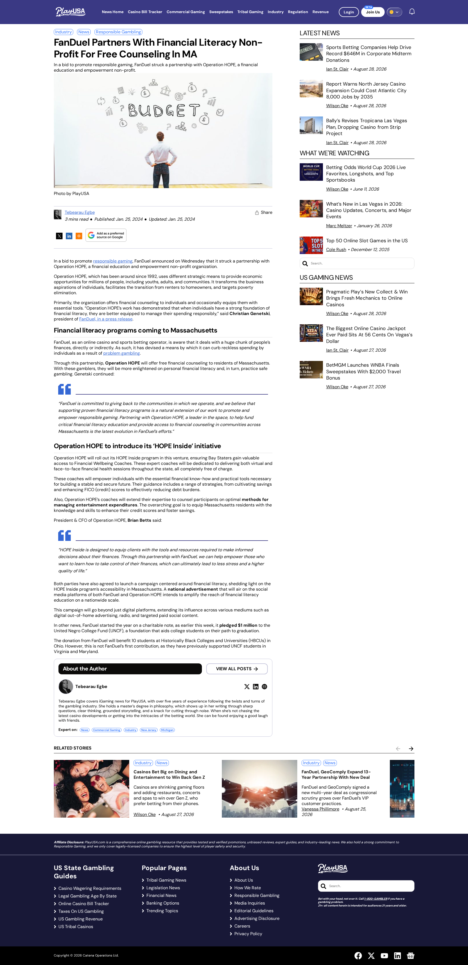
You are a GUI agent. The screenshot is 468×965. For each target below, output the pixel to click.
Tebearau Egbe (80, 212)
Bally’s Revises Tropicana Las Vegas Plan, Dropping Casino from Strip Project (366, 127)
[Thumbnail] (91, 789)
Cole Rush (336, 249)
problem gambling (121, 353)
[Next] (411, 748)
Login (349, 12)
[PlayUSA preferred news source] (106, 235)
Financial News (161, 895)
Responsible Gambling (118, 32)
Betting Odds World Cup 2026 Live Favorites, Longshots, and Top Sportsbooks (366, 173)
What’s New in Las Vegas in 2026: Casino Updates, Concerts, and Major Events (369, 210)
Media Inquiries (249, 903)
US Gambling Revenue (80, 919)
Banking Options (162, 903)
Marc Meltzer (339, 226)
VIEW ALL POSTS (234, 669)
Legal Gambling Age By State (87, 896)
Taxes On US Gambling (81, 911)
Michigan (167, 730)
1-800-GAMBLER (375, 898)
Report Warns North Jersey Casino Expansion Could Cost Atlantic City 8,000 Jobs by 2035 (366, 90)
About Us (243, 880)
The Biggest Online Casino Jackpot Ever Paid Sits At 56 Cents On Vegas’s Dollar (369, 335)
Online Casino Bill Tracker (83, 903)
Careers (242, 926)
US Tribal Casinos (75, 926)
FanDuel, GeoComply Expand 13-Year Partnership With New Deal (336, 774)
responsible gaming (113, 261)
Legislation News (163, 888)
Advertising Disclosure (256, 918)
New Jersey (148, 730)
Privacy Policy (248, 934)
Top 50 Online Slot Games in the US (367, 240)
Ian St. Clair (337, 69)
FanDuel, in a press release (106, 319)
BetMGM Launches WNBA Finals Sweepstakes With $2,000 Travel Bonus (363, 371)
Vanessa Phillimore (320, 809)
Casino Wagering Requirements (89, 888)
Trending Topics (162, 911)
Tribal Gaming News (166, 880)
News (83, 32)
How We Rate (247, 888)
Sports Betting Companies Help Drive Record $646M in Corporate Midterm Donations (369, 53)
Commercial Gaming (106, 730)
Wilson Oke (337, 106)
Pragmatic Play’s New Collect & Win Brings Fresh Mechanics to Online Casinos (367, 298)
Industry (63, 32)
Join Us (373, 12)
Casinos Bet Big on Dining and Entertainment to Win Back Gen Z (169, 774)
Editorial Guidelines (253, 911)
